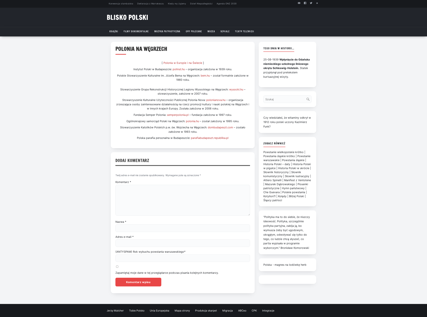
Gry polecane (194, 31)
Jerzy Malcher (115, 310)
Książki (113, 31)
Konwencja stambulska (121, 3)
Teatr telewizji (244, 31)
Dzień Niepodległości (201, 3)
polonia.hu (192, 121)
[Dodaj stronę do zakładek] (317, 3)
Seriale (225, 31)
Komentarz (123, 182)
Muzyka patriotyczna (167, 31)
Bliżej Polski (296, 196)
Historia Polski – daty (276, 164)
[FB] (305, 3)
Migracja (227, 310)
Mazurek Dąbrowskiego (280, 184)
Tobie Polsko (136, 310)
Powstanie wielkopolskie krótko (283, 152)
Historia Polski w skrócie (293, 168)
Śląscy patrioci (272, 200)
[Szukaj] (309, 98)
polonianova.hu (216, 100)
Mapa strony (182, 310)
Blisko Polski (127, 17)
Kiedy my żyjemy (177, 3)
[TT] (311, 3)
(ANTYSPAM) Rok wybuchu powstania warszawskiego (150, 251)
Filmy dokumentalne (136, 31)
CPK (254, 310)
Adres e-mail (124, 236)
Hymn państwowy (293, 188)
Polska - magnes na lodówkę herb (284, 264)
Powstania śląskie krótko (279, 156)
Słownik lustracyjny (297, 176)
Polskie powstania (293, 192)
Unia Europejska (159, 310)
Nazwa (120, 221)
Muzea (211, 31)
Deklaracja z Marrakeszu (150, 3)
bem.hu (205, 75)
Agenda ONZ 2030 (227, 3)
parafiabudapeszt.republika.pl (210, 138)
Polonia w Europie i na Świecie (182, 63)
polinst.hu (179, 69)
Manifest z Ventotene (297, 180)
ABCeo (242, 310)
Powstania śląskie (293, 160)
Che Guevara (271, 192)
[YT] (299, 3)
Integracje (268, 310)
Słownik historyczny (276, 172)
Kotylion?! (269, 196)
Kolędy (282, 196)
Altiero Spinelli (272, 180)
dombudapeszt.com (220, 127)
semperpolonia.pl (178, 114)
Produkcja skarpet (206, 310)
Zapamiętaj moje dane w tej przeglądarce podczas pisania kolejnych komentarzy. (167, 272)
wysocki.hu (236, 89)
